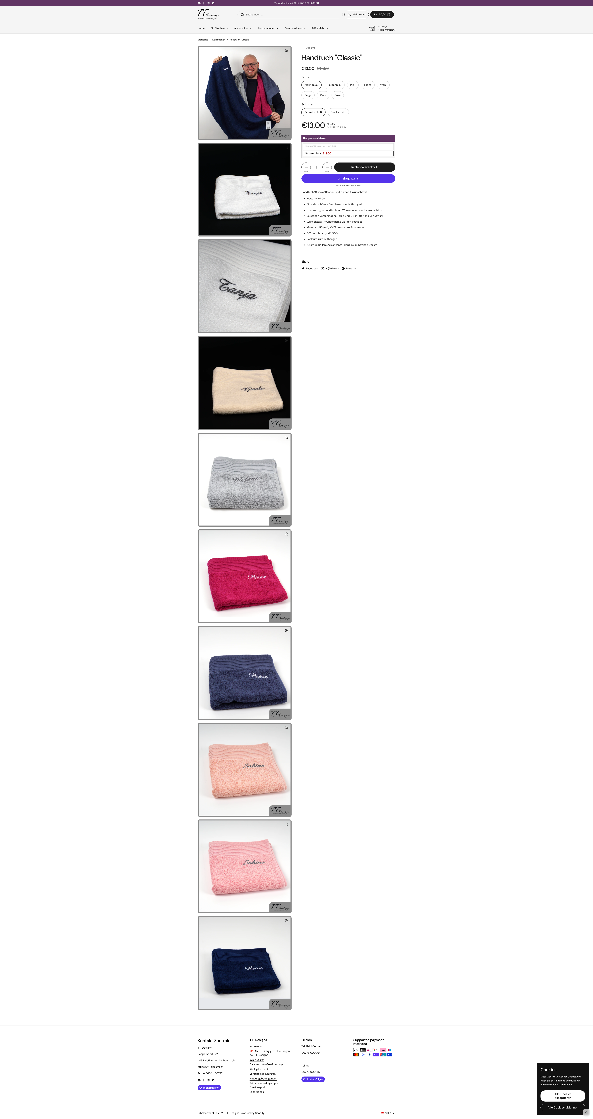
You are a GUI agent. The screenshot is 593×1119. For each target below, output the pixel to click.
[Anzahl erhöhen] (327, 167)
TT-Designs (232, 1113)
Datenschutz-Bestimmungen (267, 1064)
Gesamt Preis (318, 153)
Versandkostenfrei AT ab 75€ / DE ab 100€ (296, 3)
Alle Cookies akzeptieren (563, 1096)
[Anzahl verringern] (306, 167)
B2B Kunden (257, 1059)
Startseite (203, 39)
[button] (382, 14)
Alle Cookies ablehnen (563, 1107)
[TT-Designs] (208, 14)
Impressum (256, 1046)
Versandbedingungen (263, 1073)
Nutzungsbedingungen (263, 1078)
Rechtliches (257, 1092)
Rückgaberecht (259, 1069)
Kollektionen (218, 39)
